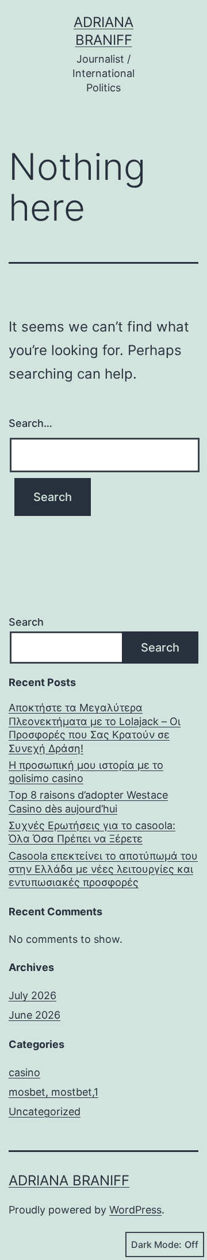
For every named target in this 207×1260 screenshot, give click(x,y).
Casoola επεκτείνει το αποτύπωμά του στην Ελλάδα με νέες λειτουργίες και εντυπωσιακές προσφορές (103, 869)
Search (26, 622)
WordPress (135, 1210)
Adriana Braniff (69, 1180)
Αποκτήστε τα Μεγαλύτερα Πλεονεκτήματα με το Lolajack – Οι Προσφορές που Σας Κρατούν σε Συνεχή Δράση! (95, 728)
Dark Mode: (156, 1244)
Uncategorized (44, 1111)
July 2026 (32, 995)
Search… (30, 423)
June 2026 (34, 1015)
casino (24, 1072)
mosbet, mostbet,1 (53, 1092)
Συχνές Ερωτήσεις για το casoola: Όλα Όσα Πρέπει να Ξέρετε (92, 832)
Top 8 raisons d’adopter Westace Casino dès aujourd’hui (88, 801)
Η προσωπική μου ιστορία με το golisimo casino (86, 771)
